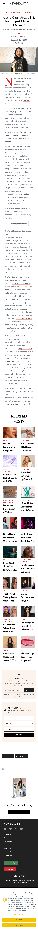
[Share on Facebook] (3, 769)
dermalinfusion (11, 404)
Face (5, 591)
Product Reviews (7, 470)
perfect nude (26, 194)
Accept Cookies (19, 925)
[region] (19, 908)
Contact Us (7, 834)
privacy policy (18, 696)
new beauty (21, 756)
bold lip (25, 250)
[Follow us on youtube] (21, 829)
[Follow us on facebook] (5, 829)
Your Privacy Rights (19, 914)
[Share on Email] (6, 769)
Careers (6, 838)
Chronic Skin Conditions (9, 501)
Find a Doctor (8, 841)
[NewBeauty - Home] (19, 3)
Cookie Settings (11, 863)
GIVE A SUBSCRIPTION (19, 812)
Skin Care (17, 12)
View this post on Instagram (19, 223)
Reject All (19, 920)
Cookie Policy (8, 855)
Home (8, 12)
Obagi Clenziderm (25, 348)
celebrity (8, 756)
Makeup (6, 650)
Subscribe (9, 869)
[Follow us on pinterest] (10, 829)
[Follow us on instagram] (16, 829)
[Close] (36, 890)
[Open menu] (4, 3)
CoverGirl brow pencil (21, 283)
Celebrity (25, 469)
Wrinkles (28, 12)
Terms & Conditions (10, 859)
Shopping (25, 500)
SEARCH (19, 735)
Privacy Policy (8, 852)
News (5, 531)
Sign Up (28, 690)
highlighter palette (24, 318)
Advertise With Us (9, 845)
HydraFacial (24, 398)
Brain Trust (7, 848)
